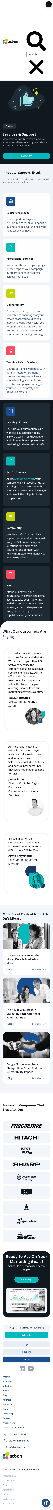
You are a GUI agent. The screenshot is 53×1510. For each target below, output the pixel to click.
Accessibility (8, 1503)
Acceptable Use (10, 1476)
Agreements (8, 1489)
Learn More (38, 969)
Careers (6, 1418)
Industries (7, 1386)
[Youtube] (31, 1368)
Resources (8, 1404)
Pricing (6, 1390)
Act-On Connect (24, 479)
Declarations (9, 1499)
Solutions (7, 1381)
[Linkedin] (22, 1368)
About (6, 1409)
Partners (7, 1399)
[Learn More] (45, 969)
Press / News (9, 1422)
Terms (6, 1494)
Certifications (9, 1480)
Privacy (6, 1485)
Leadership (8, 1413)
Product (6, 1376)
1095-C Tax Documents (14, 1427)
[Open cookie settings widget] (49, 4)
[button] (36, 41)
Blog (5, 1395)
